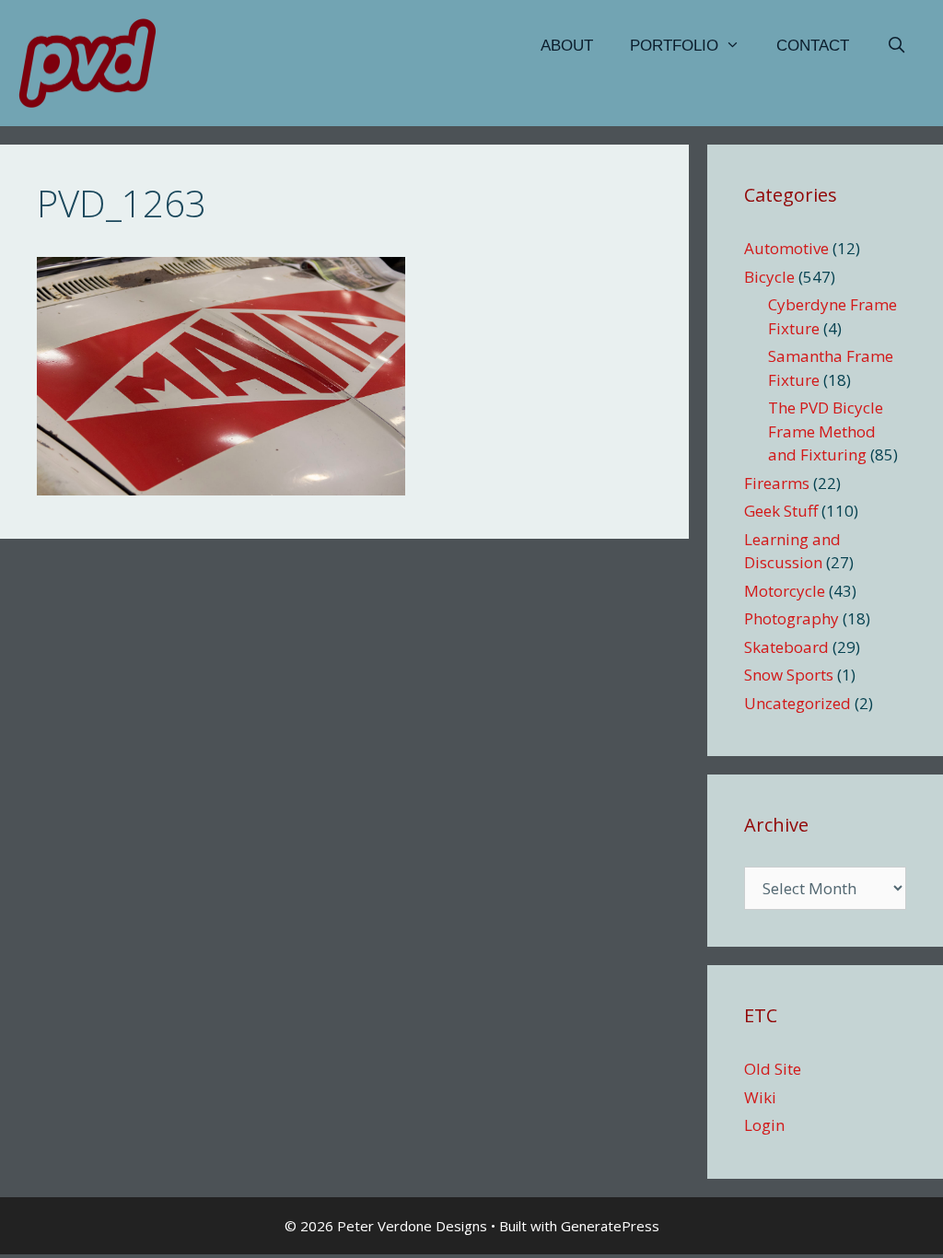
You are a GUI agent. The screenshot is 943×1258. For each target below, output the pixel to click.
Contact (812, 45)
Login (764, 1125)
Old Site (772, 1068)
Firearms (776, 483)
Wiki (760, 1097)
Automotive (786, 248)
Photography (791, 618)
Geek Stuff (781, 510)
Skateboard (786, 647)
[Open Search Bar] (896, 46)
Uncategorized (797, 703)
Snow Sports (788, 674)
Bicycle (769, 276)
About (567, 45)
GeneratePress (610, 1226)
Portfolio (674, 45)
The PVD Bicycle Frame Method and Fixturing (825, 431)
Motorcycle (784, 590)
